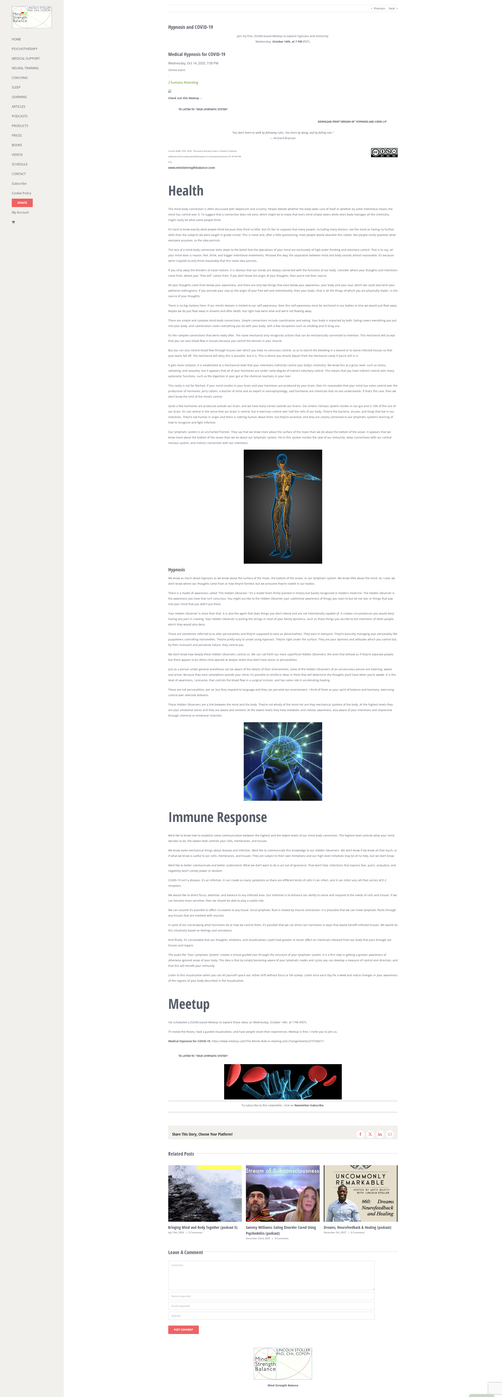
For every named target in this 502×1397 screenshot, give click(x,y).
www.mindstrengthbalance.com (191, 167)
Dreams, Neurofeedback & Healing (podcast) (280, 1227)
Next (392, 8)
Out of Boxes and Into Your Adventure (353, 1227)
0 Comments (204, 1238)
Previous (379, 8)
